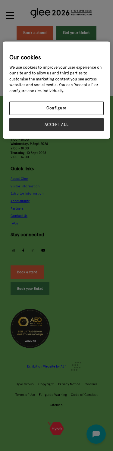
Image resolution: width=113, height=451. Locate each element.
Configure (56, 108)
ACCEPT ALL (57, 124)
